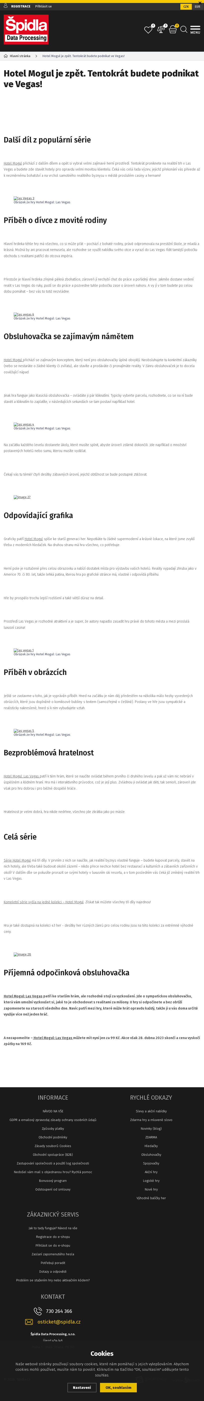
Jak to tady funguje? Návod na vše (53, 1228)
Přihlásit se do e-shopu (53, 1245)
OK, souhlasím (118, 1387)
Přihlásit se (43, 6)
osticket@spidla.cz (59, 1322)
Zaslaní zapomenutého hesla (53, 1254)
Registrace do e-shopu (53, 1237)
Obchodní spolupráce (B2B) (53, 1154)
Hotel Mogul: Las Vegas (22, 776)
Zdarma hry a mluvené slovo (151, 1120)
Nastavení (82, 1387)
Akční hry (151, 1172)
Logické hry (151, 1181)
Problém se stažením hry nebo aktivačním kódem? (53, 1280)
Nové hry (151, 1189)
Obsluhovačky (151, 1154)
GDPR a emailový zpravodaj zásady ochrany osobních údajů (53, 1120)
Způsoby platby (53, 1128)
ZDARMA (151, 1137)
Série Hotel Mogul (17, 860)
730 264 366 (59, 1311)
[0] (148, 30)
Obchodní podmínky (53, 1137)
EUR (197, 6)
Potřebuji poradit (53, 1263)
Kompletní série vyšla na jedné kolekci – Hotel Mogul (44, 902)
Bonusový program (53, 1181)
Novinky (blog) (151, 1128)
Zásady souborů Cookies (53, 1146)
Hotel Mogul (13, 163)
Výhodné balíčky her (151, 1198)
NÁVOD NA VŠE (53, 1111)
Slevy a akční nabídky (151, 1111)
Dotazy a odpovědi (52, 1271)
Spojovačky (151, 1163)
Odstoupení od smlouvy (52, 1189)
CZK (186, 6)
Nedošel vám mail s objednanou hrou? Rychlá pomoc (53, 1172)
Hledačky (151, 1146)
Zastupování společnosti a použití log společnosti (53, 1163)
